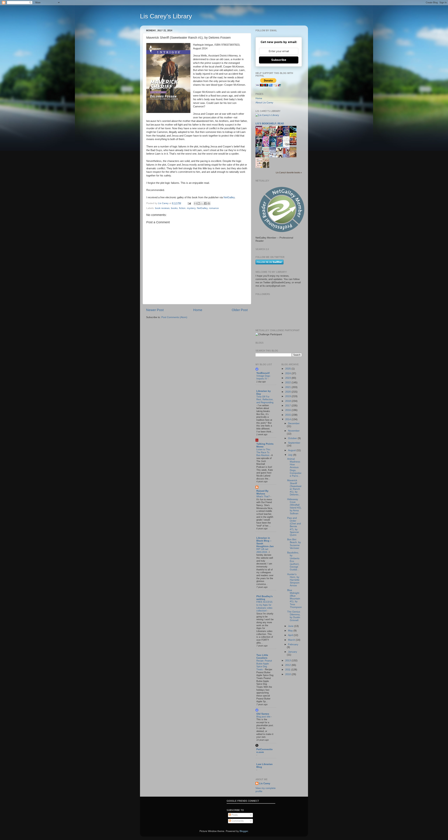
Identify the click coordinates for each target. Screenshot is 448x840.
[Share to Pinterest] (209, 203)
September (294, 443)
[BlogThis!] (199, 203)
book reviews (162, 208)
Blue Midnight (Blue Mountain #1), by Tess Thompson (294, 598)
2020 (288, 391)
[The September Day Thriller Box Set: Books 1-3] (294, 144)
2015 (288, 415)
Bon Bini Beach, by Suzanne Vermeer (294, 543)
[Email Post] (189, 203)
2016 (288, 410)
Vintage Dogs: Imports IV (263, 377)
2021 (288, 387)
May (290, 630)
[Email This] (195, 203)
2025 (288, 368)
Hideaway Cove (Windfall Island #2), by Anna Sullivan (294, 506)
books (174, 208)
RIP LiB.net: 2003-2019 (262, 550)
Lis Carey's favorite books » (289, 172)
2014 (288, 419)
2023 (288, 378)
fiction (182, 208)
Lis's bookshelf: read (269, 123)
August (292, 450)
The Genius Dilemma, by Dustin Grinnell (293, 616)
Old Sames (262, 714)
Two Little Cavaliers (262, 656)
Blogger (244, 831)
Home (197, 310)
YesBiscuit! (263, 373)
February (293, 644)
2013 (288, 660)
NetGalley (229, 197)
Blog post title (263, 716)
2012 (288, 665)
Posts (234, 815)
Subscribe (278, 60)
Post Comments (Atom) (174, 317)
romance (214, 208)
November (294, 430)
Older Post (240, 310)
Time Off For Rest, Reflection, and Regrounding (264, 399)
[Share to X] (202, 203)
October (293, 438)
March (292, 640)
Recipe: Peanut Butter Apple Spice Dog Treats (264, 665)
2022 (288, 382)
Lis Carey (264, 783)
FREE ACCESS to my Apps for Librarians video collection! (264, 606)
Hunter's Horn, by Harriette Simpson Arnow (293, 580)
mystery (191, 208)
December (294, 423)
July (290, 455)
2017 (288, 405)
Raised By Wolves (262, 492)
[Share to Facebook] (205, 203)
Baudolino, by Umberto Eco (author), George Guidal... (293, 561)
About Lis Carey (264, 102)
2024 (288, 373)
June (291, 626)
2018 (288, 401)
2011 (288, 669)
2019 (288, 396)
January (292, 651)
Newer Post (155, 310)
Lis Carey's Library (166, 16)
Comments (237, 821)
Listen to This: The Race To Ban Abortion (263, 452)
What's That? (263, 496)
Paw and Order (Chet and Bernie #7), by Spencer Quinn (294, 526)
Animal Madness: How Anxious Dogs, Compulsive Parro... (294, 467)
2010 (288, 674)
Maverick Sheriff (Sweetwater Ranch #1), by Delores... (294, 487)
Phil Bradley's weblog (264, 597)
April (291, 635)
